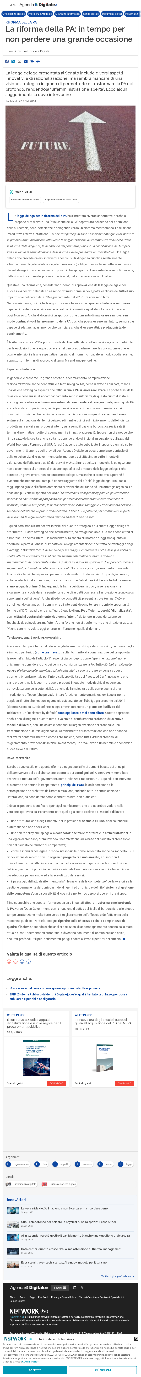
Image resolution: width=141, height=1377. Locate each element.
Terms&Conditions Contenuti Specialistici (101, 1297)
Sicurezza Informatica (41, 13)
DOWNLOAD (56, 1083)
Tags (32, 1297)
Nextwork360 (17, 1317)
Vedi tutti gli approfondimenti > (117, 1276)
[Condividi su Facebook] (7, 61)
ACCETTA (35, 1370)
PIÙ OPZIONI (103, 1370)
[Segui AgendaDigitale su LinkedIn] (75, 1287)
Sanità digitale (65, 13)
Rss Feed (43, 1297)
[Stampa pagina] (38, 61)
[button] (9, 5)
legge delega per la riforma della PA (42, 216)
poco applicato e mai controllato (80, 713)
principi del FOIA (72, 785)
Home (9, 51)
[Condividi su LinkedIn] (13, 61)
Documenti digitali (86, 13)
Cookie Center (17, 1301)
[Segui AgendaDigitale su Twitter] (82, 1287)
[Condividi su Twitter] (19, 61)
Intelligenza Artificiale (14, 13)
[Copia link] (32, 61)
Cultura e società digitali (33, 51)
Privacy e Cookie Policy (63, 1297)
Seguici (58, 1287)
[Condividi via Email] (25, 61)
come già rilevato (48, 652)
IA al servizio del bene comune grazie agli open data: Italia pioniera (54, 988)
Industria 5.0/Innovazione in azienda (119, 13)
